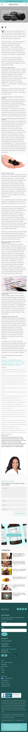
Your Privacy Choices (8, 678)
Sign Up (4, 634)
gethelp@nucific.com (5, 652)
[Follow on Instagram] (23, 609)
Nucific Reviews (4, 666)
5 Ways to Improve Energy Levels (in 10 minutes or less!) (13, 361)
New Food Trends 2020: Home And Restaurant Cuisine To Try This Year (19, 563)
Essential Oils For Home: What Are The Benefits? (19, 570)
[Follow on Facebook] (18, 609)
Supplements (4, 664)
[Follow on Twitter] (3, 450)
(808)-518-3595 (4, 650)
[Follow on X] (20, 609)
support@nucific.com (5, 646)
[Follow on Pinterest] (26, 609)
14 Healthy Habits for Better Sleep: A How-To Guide (19, 586)
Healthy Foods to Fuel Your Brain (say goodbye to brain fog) (19, 594)
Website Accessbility (5, 684)
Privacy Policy (4, 676)
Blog (2, 668)
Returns (3, 672)
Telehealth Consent (5, 686)
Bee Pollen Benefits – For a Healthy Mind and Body (19, 578)
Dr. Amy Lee (6, 18)
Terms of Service (5, 682)
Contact (3, 670)
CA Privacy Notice (5, 680)
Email (2, 627)
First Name (4, 621)
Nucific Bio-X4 (13, 720)
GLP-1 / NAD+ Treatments (7, 662)
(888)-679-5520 (4, 645)
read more (15, 557)
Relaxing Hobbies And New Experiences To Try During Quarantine (19, 555)
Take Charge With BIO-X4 (14, 535)
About (2, 660)
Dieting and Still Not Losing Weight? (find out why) (12, 364)
